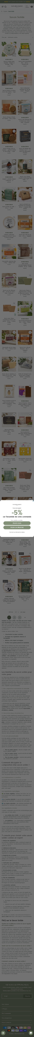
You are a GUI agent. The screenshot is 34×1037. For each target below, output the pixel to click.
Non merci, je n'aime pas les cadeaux (17, 532)
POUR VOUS (17, 523)
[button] (31, 1033)
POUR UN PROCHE (17, 527)
